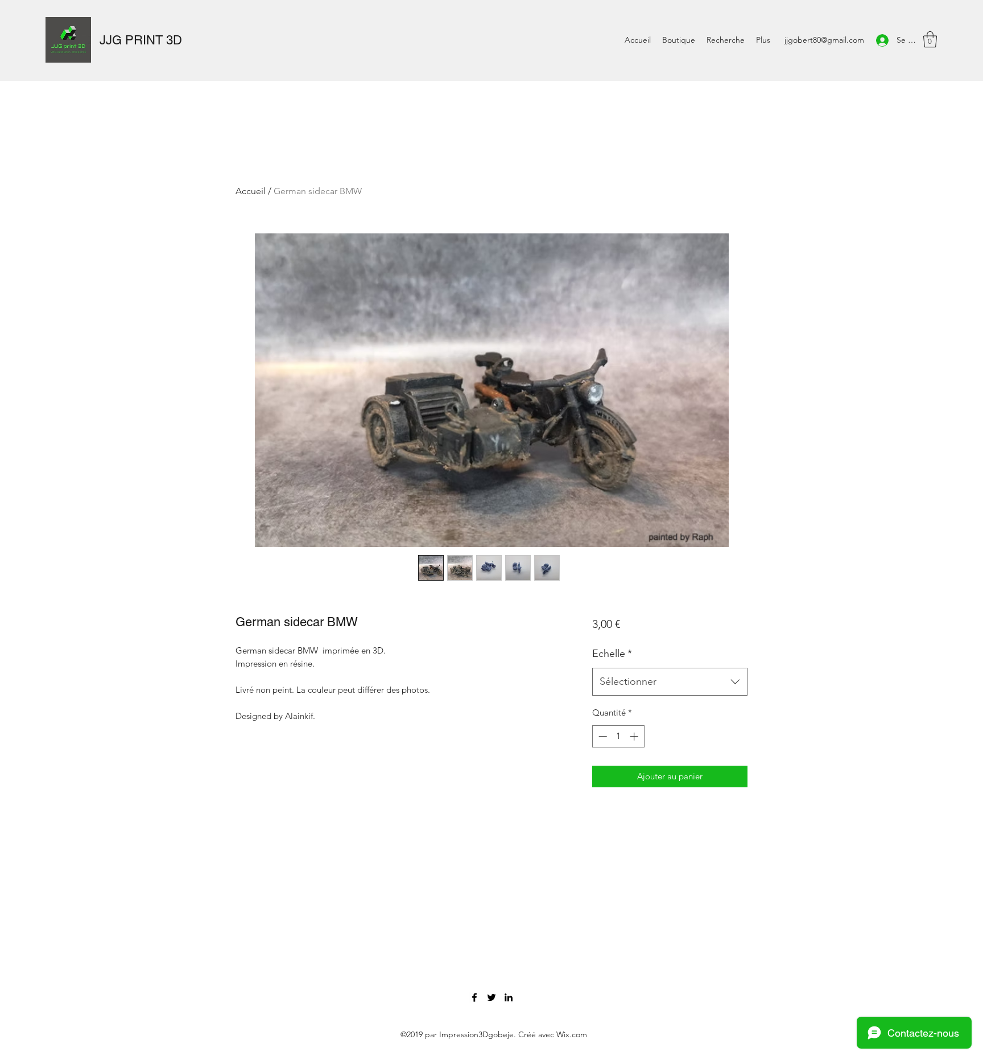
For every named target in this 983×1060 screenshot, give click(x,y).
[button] (930, 39)
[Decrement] (601, 736)
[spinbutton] (618, 736)
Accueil (251, 191)
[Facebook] (474, 997)
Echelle (612, 653)
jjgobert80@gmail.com (824, 40)
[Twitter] (491, 997)
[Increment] (635, 736)
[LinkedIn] (508, 997)
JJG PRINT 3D (141, 40)
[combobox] (669, 682)
